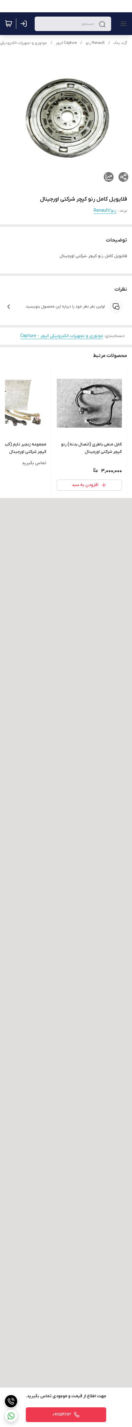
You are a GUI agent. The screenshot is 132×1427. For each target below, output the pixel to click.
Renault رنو (95, 43)
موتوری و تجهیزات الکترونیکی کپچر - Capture (61, 336)
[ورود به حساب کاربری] (25, 23)
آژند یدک (120, 43)
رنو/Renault (105, 211)
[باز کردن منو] (122, 24)
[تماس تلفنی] (11, 1401)
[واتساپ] (11, 1416)
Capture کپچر (66, 43)
